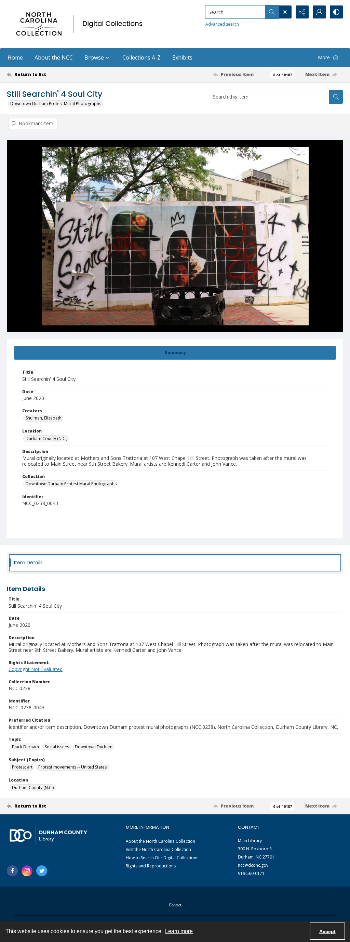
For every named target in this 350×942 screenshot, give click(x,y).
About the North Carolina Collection (160, 841)
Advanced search (222, 24)
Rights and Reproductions (151, 866)
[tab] (175, 352)
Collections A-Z (141, 57)
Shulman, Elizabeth (44, 418)
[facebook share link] (12, 870)
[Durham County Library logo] (48, 835)
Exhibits (182, 57)
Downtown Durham (93, 747)
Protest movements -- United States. (73, 767)
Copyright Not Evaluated (36, 669)
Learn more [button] (179, 931)
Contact (175, 905)
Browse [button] (94, 57)
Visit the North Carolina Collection (158, 849)
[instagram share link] (27, 870)
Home (15, 57)
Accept (327, 931)
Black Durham (25, 747)
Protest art (22, 767)
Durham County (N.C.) (46, 438)
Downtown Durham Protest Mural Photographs (55, 103)
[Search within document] (336, 97)
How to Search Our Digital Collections (162, 858)
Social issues (57, 747)
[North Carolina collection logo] (81, 24)
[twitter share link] (41, 870)
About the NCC (54, 57)
